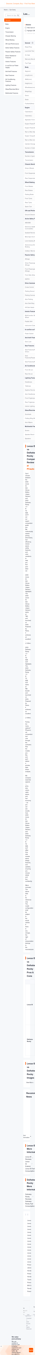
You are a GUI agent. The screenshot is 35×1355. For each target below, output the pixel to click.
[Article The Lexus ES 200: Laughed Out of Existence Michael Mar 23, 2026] (24, 1108)
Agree (31, 1350)
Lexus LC (30, 1256)
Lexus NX (30, 1232)
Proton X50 (30, 1265)
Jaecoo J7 (30, 1268)
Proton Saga (31, 1282)
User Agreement (28, 1315)
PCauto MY (24, 1311)
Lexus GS (30, 1226)
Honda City (30, 1277)
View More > (30, 1082)
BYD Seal (30, 1285)
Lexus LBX (30, 1220)
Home (6, 10)
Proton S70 (30, 1274)
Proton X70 (30, 1291)
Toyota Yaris (31, 1279)
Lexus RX (30, 1241)
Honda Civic (31, 1271)
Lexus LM (30, 1247)
